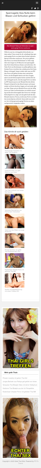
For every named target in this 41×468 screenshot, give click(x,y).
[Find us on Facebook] (31, 8)
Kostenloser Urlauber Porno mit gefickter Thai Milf (19, 392)
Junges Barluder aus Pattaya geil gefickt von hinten (20, 381)
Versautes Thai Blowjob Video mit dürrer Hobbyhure (20, 385)
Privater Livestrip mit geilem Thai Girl (15, 378)
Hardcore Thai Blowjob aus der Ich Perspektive (18, 388)
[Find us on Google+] (37, 8)
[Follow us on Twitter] (34, 8)
